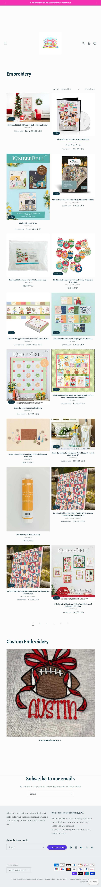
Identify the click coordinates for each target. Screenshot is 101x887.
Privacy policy (62, 879)
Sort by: (56, 89)
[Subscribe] (71, 794)
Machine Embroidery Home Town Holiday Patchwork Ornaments (73, 281)
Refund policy (50, 879)
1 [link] (33, 623)
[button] (5, 43)
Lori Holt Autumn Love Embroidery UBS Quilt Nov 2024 (73, 200)
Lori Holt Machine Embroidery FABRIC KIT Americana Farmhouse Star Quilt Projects (73, 514)
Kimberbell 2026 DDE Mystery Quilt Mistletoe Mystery (28, 125)
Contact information (87, 882)
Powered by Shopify (36, 879)
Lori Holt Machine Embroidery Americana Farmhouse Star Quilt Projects (28, 592)
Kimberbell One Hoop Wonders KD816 (28, 408)
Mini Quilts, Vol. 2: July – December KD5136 (73, 139)
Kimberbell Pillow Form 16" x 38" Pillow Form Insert (28, 280)
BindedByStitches (23, 879)
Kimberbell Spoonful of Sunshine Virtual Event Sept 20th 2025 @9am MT (73, 454)
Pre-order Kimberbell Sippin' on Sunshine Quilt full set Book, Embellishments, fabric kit (73, 396)
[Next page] (68, 624)
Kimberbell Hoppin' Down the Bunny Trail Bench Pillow (28, 339)
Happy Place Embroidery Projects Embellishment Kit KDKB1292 (28, 455)
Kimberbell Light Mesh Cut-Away (28, 535)
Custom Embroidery (49, 740)
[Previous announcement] (5, 2)
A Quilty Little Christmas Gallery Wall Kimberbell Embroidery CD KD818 (73, 605)
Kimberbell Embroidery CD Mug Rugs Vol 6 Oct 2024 (73, 339)
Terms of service (75, 879)
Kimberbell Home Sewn (28, 223)
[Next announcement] (96, 2)
